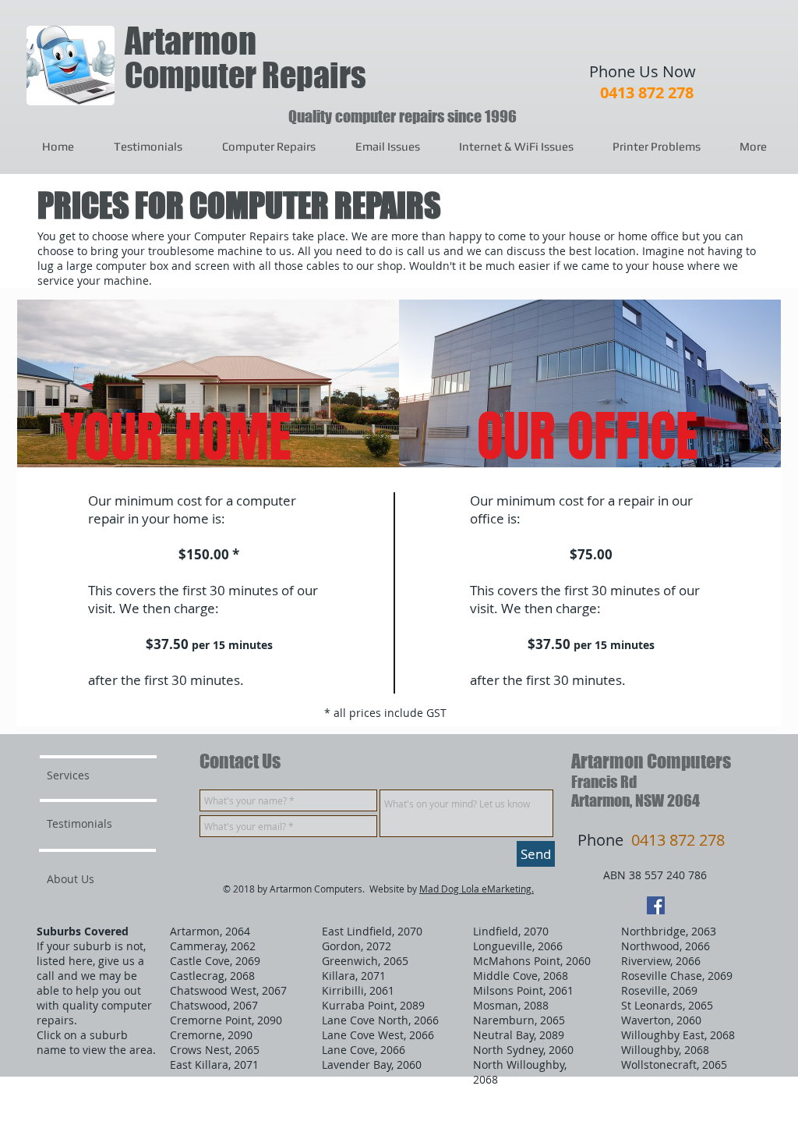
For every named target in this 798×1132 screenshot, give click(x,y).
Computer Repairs (245, 75)
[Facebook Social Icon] (656, 905)
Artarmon (190, 41)
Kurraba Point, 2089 (373, 1005)
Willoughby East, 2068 (678, 1034)
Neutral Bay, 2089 (518, 1034)
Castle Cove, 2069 (215, 960)
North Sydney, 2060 (523, 1049)
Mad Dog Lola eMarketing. (476, 888)
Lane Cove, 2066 (363, 1049)
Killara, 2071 (354, 975)
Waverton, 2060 (661, 1020)
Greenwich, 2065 (365, 960)
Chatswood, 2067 (214, 1005)
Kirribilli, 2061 (358, 990)
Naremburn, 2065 (519, 1020)
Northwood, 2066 (665, 946)
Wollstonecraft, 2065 (674, 1064)
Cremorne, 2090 (211, 1034)
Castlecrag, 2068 (212, 975)
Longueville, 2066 (518, 946)
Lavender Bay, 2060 (372, 1064)
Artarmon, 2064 (210, 931)
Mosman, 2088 (511, 1005)
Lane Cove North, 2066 (380, 1020)
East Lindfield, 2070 (372, 931)
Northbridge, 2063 (668, 931)
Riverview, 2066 (661, 960)
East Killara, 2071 (214, 1064)
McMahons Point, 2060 (532, 960)
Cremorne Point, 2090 (226, 1020)
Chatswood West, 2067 (228, 990)
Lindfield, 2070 (511, 931)
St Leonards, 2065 (667, 1005)
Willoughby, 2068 (665, 1049)
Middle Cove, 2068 (520, 975)
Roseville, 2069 (659, 990)
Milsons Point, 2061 (523, 990)
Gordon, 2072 (356, 946)
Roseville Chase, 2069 (677, 975)
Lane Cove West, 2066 (378, 1034)
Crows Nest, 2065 (215, 1049)
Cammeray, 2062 (213, 946)
